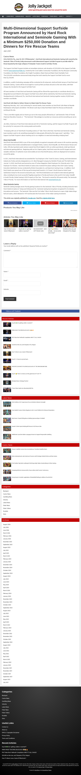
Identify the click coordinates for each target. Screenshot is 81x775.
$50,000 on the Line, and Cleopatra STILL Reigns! (16, 755)
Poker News (44, 16)
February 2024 (7, 593)
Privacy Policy (6, 735)
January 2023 (7, 630)
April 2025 (6, 553)
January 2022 (7, 665)
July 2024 (6, 579)
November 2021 (7, 671)
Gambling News (19, 16)
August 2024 (6, 576)
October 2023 (7, 605)
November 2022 (7, 636)
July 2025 (6, 550)
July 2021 (6, 682)
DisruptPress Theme (46, 770)
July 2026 (6, 527)
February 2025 (7, 559)
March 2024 (6, 590)
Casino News (10, 16)
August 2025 (6, 547)
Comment (7, 250)
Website (6, 289)
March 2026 (6, 533)
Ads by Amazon (74, 210)
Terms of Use (41, 767)
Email (6, 280)
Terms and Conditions (8, 738)
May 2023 (6, 619)
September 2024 (7, 573)
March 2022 (6, 659)
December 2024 (7, 564)
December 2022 (7, 633)
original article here (48, 198)
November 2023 (7, 602)
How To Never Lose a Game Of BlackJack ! (14, 758)
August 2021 (6, 679)
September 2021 (7, 676)
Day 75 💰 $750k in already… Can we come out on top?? (54, 231)
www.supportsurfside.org (17, 70)
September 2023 (7, 607)
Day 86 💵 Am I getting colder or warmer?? (14, 746)
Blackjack (6, 491)
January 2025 (7, 561)
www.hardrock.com (55, 179)
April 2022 (6, 656)
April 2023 (6, 622)
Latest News (36, 16)
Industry (28, 16)
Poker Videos (53, 16)
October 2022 (7, 639)
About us (4, 729)
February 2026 (7, 536)
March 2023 (6, 625)
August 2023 (6, 610)
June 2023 (6, 616)
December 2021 (7, 668)
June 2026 (6, 530)
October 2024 (7, 570)
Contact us (5, 727)
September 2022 (7, 642)
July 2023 (6, 613)
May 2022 (6, 653)
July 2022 (6, 648)
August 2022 (6, 645)
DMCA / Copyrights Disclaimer (10, 732)
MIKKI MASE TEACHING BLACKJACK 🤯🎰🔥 (15, 749)
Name (6, 271)
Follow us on (13, 311)
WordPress (37, 770)
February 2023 (7, 627)
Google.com (32, 198)
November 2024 (7, 567)
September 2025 (7, 544)
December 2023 (7, 599)
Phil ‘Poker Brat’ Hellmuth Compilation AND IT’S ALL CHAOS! (19, 752)
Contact (68, 16)
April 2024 (6, 587)
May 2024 (6, 584)
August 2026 (6, 524)
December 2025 (7, 541)
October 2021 (7, 673)
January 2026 (7, 538)
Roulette (5, 511)
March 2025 (6, 556)
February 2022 (7, 662)
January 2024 (7, 596)
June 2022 (6, 650)
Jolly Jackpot (40, 6)
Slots (4, 514)
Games (61, 16)
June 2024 (6, 582)
